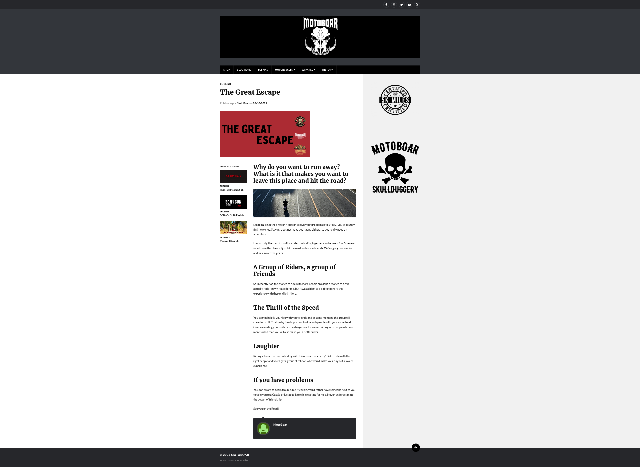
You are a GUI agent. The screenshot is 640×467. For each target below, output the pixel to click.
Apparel (307, 69)
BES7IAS (263, 69)
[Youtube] (409, 5)
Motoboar (240, 455)
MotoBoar (243, 103)
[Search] (417, 5)
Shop (227, 69)
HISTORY (327, 69)
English (225, 83)
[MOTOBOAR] (320, 56)
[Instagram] (394, 5)
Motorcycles (284, 69)
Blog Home (244, 69)
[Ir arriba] (416, 448)
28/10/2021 (260, 103)
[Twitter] (402, 5)
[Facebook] (386, 5)
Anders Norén (239, 460)
